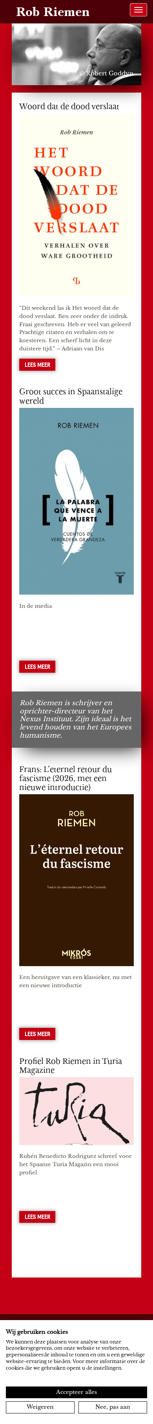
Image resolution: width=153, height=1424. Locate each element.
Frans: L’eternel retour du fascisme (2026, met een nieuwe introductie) (65, 778)
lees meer (37, 364)
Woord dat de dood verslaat (69, 106)
